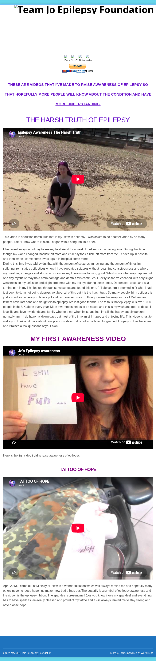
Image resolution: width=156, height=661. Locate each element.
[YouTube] (74, 60)
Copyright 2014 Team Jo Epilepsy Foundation (27, 653)
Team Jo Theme (118, 653)
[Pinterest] (82, 60)
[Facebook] (67, 60)
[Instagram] (89, 60)
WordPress (146, 653)
